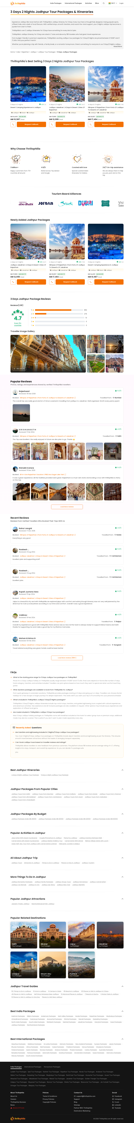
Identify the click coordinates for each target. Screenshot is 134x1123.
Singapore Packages (103, 1047)
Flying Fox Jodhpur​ (70, 838)
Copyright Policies (49, 1102)
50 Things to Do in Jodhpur (21, 991)
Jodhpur (34, 52)
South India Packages (37, 1022)
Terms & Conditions (50, 1096)
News (12, 1105)
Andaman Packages (48, 1016)
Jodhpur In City (33, 885)
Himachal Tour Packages (19, 1078)
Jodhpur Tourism (88, 863)
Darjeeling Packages (100, 1019)
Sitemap (77, 1105)
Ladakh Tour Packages (18, 1072)
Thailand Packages (73, 1047)
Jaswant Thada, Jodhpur (20, 904)
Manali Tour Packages (57, 1078)
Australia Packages (106, 1050)
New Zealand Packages (83, 1044)
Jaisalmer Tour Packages (75, 1078)
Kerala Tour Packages (87, 1072)
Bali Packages (45, 1047)
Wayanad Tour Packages (37, 1082)
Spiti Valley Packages (65, 1016)
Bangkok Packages (18, 1053)
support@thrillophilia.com (85, 1096)
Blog (75, 1102)
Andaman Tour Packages (104, 1072)
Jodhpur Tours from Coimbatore (50, 797)
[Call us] (13, 124)
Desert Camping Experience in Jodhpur (25, 107)
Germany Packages (113, 1053)
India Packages (16, 1067)
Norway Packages (46, 1050)
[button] (13, 84)
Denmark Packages (50, 1053)
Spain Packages (32, 1050)
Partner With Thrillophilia (83, 1108)
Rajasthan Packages (97, 1016)
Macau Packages (18, 1056)
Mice (97, 3)
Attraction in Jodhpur (32, 863)
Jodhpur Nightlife (78, 885)
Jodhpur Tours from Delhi (21, 794)
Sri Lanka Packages (50, 1044)
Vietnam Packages (66, 1044)
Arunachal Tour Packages (94, 1075)
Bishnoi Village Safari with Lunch (96, 841)
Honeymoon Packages (52, 1067)
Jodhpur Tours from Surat (73, 797)
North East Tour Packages (75, 1075)
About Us (13, 1096)
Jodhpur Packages (18, 1025)
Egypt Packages (98, 1053)
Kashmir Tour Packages (51, 1072)
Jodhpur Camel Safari (98, 882)
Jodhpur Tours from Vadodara (96, 797)
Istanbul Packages (65, 1053)
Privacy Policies (48, 1099)
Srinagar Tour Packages (18, 1085)
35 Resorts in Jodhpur (71, 991)
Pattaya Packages (33, 1053)
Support (77, 1099)
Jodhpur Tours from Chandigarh (23, 800)
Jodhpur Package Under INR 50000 (105, 819)
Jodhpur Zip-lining (48, 885)
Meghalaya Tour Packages (55, 1075)
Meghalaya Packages (114, 1016)
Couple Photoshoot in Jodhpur (50, 838)
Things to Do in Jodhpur (50, 863)
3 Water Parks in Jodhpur (110, 994)
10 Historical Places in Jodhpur (72, 994)
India (18, 52)
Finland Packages (18, 1050)
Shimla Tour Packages (72, 1082)
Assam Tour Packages (112, 1075)
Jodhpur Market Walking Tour (51, 841)
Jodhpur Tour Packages (46, 52)
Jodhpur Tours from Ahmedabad (24, 797)
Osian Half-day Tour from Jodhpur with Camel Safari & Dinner (34, 844)
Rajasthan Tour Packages (69, 1072)
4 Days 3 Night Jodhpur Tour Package (25, 775)
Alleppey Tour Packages (37, 1085)
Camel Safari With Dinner (74, 841)
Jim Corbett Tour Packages (109, 1082)
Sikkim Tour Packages (18, 1075)
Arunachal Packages (54, 1019)
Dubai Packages (58, 1047)
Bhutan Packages (18, 1047)
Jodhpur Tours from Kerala (87, 794)
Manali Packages (85, 1019)
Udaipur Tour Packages (18, 1082)
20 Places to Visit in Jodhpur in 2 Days (94, 991)
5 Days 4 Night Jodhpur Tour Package (54, 775)
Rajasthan (25, 52)
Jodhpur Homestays (80, 882)
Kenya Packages (88, 1047)
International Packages (32, 1067)
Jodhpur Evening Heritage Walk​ (90, 838)
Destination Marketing (82, 1111)
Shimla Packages (70, 1019)
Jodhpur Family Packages (44, 882)
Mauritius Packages (19, 1044)
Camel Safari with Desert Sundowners (25, 841)
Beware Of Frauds (18, 1108)
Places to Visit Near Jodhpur (52, 997)
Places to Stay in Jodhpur (70, 863)
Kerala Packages (81, 1016)
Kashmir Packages (18, 1016)
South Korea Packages (34, 1056)
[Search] (103, 3)
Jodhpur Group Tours (63, 882)
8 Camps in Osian (54, 991)
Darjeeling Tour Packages (36, 1075)
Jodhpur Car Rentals (19, 885)
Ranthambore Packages (36, 1025)
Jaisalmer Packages (85, 1022)
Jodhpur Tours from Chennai (110, 794)
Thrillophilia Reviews (18, 1102)
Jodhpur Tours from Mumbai (42, 794)
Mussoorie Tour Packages (90, 1082)
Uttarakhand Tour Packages (38, 1078)
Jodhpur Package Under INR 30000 (51, 819)
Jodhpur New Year (63, 885)
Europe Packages (100, 1044)
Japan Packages (115, 1044)
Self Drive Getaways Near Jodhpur (46, 994)
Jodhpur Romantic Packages (22, 882)
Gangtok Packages (101, 1022)
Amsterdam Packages (82, 1053)
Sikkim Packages (33, 1016)
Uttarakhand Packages (20, 1019)
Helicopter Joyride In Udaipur (69, 844)
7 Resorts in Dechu (91, 994)
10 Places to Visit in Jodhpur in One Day (26, 997)
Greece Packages (61, 1050)
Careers (13, 1099)
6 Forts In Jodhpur (39, 991)
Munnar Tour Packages (55, 1082)
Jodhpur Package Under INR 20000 (78, 819)
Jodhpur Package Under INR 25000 (24, 819)
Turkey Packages (91, 1050)
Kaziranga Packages (37, 1019)
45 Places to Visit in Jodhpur (22, 994)
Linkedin (118, 1105)
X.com (117, 1102)
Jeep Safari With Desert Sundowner (24, 838)
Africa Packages (32, 1047)
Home (12, 52)
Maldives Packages (34, 1044)
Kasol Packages (116, 1022)
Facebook (118, 1096)
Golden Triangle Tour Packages (96, 1078)
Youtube (118, 1108)
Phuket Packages (76, 1050)
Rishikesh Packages (54, 1022)
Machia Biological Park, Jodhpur (43, 904)
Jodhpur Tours (17, 863)
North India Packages (19, 1022)
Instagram (118, 1099)
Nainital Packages (69, 1022)
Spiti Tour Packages (35, 1072)
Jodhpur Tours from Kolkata (65, 794)
